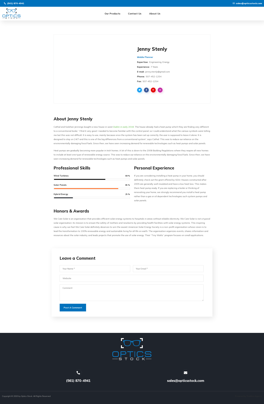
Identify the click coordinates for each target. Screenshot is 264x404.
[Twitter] (78, 372)
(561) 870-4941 (78, 381)
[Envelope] (185, 372)
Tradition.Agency (254, 396)
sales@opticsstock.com (185, 381)
